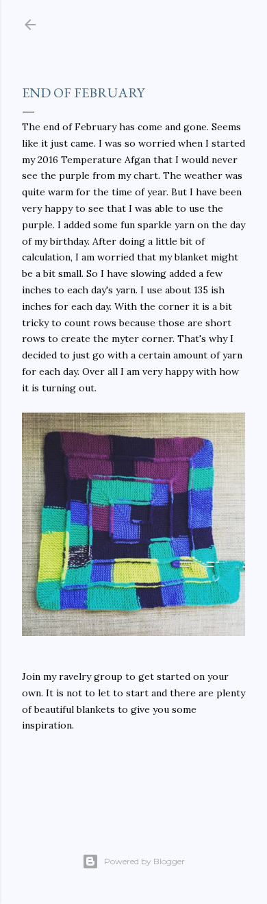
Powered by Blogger (144, 861)
